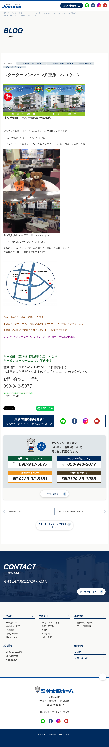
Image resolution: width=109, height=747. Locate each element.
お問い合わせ (69, 5)
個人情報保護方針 (48, 712)
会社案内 (7, 616)
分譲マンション (85, 63)
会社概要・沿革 (13, 626)
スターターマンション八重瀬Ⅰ (31, 63)
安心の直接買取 (84, 626)
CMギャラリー (12, 637)
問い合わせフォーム (89, 591)
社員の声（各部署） (15, 652)
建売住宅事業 (48, 626)
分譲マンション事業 (51, 622)
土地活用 (78, 616)
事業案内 (43, 616)
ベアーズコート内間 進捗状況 (71, 511)
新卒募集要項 (12, 656)
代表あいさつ (12, 622)
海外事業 (46, 633)
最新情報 (78, 645)
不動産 (45, 630)
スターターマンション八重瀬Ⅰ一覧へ (52, 525)
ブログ (77, 652)
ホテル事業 (47, 637)
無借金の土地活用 (85, 622)
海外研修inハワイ (15, 511)
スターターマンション (14, 67)
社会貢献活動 (12, 633)
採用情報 (7, 645)
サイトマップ (63, 712)
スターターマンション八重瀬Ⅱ (61, 63)
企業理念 (10, 630)
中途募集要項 (12, 660)
